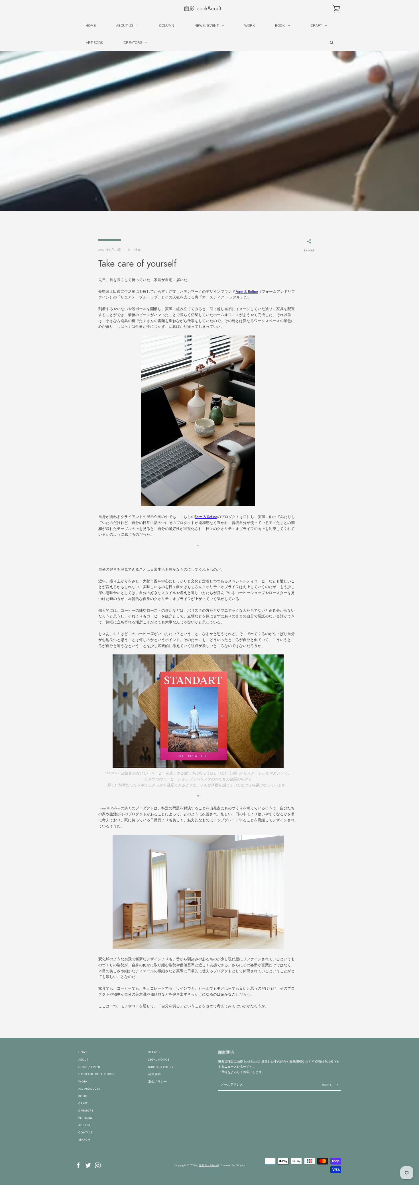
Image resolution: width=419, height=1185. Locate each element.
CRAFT (83, 1104)
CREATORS (85, 1111)
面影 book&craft (202, 8)
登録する (327, 1084)
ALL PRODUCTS (89, 1089)
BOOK (82, 1096)
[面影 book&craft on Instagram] (98, 1164)
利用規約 (154, 1074)
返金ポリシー (157, 1082)
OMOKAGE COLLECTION (96, 1074)
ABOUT (83, 1060)
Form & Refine (246, 291)
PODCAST (85, 1118)
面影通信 (226, 1052)
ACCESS (84, 1125)
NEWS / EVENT (89, 1067)
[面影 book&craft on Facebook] (78, 1164)
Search (154, 1052)
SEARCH (84, 1140)
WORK (83, 1082)
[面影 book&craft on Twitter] (88, 1164)
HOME (83, 1052)
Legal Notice (158, 1060)
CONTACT (85, 1133)
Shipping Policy (161, 1067)
